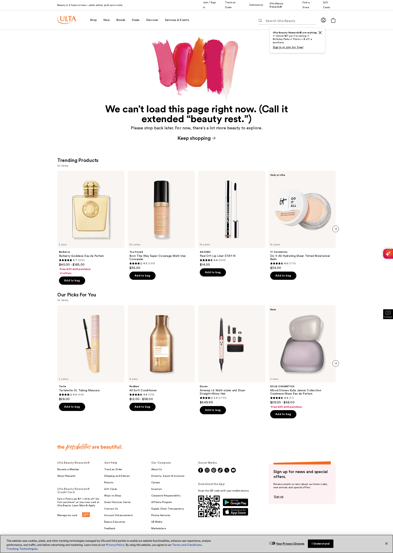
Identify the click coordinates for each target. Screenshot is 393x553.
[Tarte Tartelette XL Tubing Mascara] (90, 353)
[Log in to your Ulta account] (323, 20)
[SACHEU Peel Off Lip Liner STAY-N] (231, 219)
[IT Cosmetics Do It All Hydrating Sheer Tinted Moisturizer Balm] (302, 220)
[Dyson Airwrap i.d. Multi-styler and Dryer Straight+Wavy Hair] (231, 354)
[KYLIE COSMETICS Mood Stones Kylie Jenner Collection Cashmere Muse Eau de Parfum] (302, 356)
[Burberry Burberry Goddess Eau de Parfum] (90, 223)
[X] (320, 32)
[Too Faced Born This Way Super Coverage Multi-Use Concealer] (161, 220)
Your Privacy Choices (290, 543)
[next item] (335, 229)
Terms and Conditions (187, 545)
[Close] (386, 543)
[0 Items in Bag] (333, 20)
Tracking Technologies (22, 548)
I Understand (321, 543)
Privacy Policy (115, 545)
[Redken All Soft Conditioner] (161, 353)
